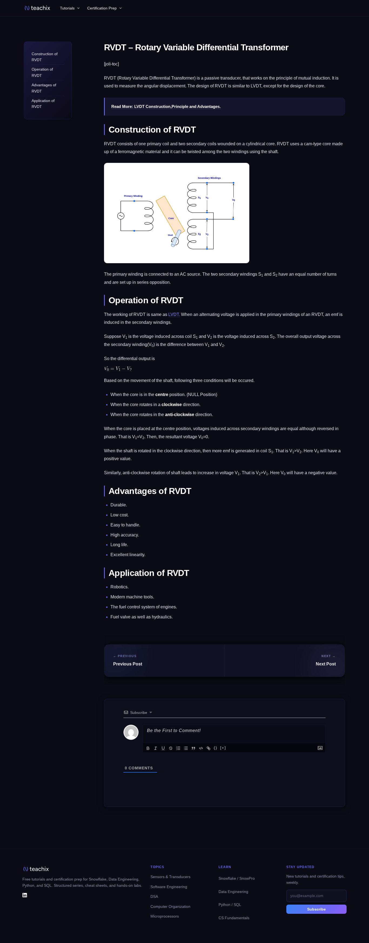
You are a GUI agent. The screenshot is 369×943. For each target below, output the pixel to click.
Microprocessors (164, 916)
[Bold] (148, 748)
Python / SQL (230, 904)
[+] (223, 748)
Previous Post (127, 664)
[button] (77, 8)
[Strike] (171, 748)
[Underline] (163, 748)
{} (215, 748)
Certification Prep (102, 8)
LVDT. (174, 314)
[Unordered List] (186, 748)
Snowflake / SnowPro (237, 878)
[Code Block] (201, 748)
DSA (154, 896)
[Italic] (155, 748)
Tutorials (67, 8)
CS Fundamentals (234, 918)
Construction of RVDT (45, 57)
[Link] (208, 748)
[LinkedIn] (24, 895)
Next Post (326, 664)
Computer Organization (170, 906)
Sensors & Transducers (170, 877)
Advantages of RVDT (44, 88)
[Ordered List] (178, 748)
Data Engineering (233, 891)
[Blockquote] (193, 748)
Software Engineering (168, 887)
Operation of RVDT (42, 72)
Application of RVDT (43, 103)
